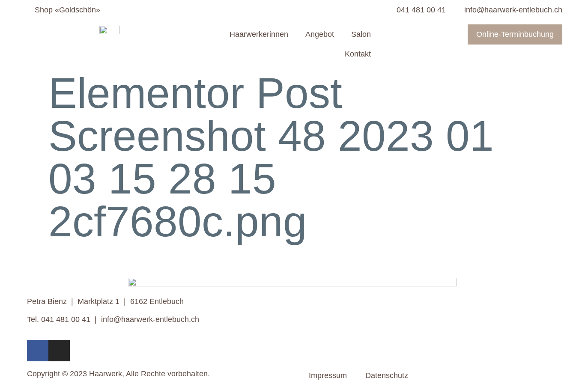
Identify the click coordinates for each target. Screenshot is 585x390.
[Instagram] (59, 350)
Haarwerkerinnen (259, 34)
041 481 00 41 (65, 319)
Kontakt (358, 54)
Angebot (319, 34)
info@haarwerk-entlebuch (145, 319)
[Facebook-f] (37, 350)
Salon (361, 34)
